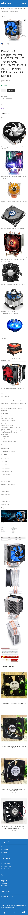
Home (4, 8)
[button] (25, 20)
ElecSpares (4, 880)
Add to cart (11, 90)
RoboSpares (4, 885)
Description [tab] (4, 105)
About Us (5, 847)
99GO (2, 882)
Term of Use (6, 868)
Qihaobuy (6, 3)
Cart (21, 911)
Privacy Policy (6, 863)
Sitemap (5, 852)
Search (14, 912)
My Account (4, 912)
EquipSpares (4, 883)
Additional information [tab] (6, 109)
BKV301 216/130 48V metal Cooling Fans (13, 897)
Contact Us (5, 849)
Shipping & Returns (7, 866)
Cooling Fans (9, 8)
